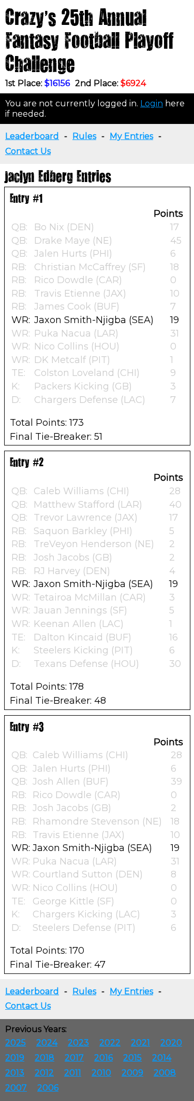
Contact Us (28, 151)
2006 (47, 1088)
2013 (14, 1073)
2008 (165, 1073)
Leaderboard (32, 136)
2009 (132, 1073)
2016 (103, 1058)
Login (151, 103)
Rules (84, 136)
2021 (140, 1043)
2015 (132, 1058)
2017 (74, 1058)
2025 (15, 1043)
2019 (14, 1058)
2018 (44, 1058)
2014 (161, 1058)
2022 (110, 1043)
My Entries (131, 136)
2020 (171, 1043)
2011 (72, 1073)
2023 (78, 1043)
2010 (101, 1073)
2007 (16, 1088)
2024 (46, 1043)
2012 (44, 1073)
